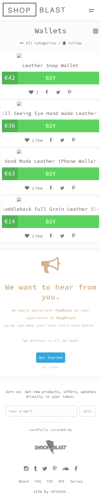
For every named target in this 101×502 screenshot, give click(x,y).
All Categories (41, 43)
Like (36, 140)
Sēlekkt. (59, 491)
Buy (51, 78)
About (23, 481)
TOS (49, 481)
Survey (76, 481)
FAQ (37, 481)
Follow (74, 43)
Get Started (50, 357)
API (61, 481)
